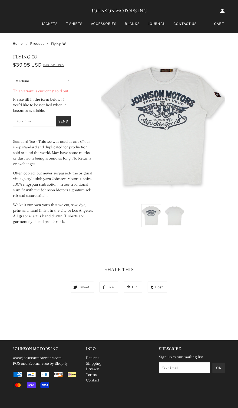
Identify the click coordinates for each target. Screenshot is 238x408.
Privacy (92, 369)
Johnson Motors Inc (119, 11)
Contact (92, 380)
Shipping (93, 363)
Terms (91, 374)
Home (18, 43)
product (37, 43)
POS (16, 363)
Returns (92, 357)
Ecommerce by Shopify (48, 363)
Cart (219, 24)
